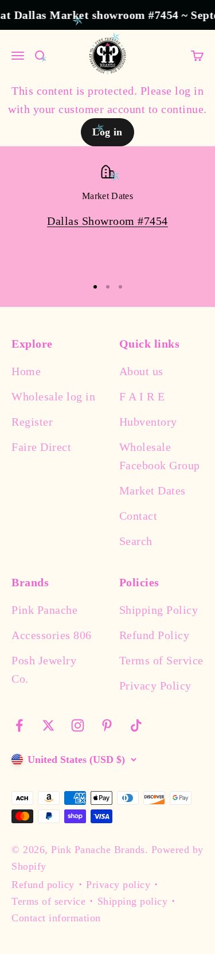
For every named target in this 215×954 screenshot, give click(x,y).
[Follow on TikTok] (136, 725)
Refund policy (43, 884)
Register (32, 421)
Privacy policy (118, 884)
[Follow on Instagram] (77, 725)
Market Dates (152, 490)
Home (26, 371)
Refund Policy (154, 635)
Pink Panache (44, 609)
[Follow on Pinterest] (107, 725)
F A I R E (142, 396)
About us (141, 371)
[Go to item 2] (108, 287)
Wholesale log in (53, 396)
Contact (138, 515)
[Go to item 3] (120, 287)
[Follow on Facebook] (19, 725)
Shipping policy (132, 901)
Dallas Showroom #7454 (107, 221)
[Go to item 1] (95, 287)
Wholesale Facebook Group (159, 456)
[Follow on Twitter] (48, 725)
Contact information (56, 918)
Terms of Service (161, 660)
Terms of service (48, 901)
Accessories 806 (51, 635)
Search (136, 541)
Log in (107, 132)
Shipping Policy (158, 609)
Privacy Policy (155, 685)
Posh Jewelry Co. (43, 669)
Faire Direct (41, 447)
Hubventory (148, 421)
